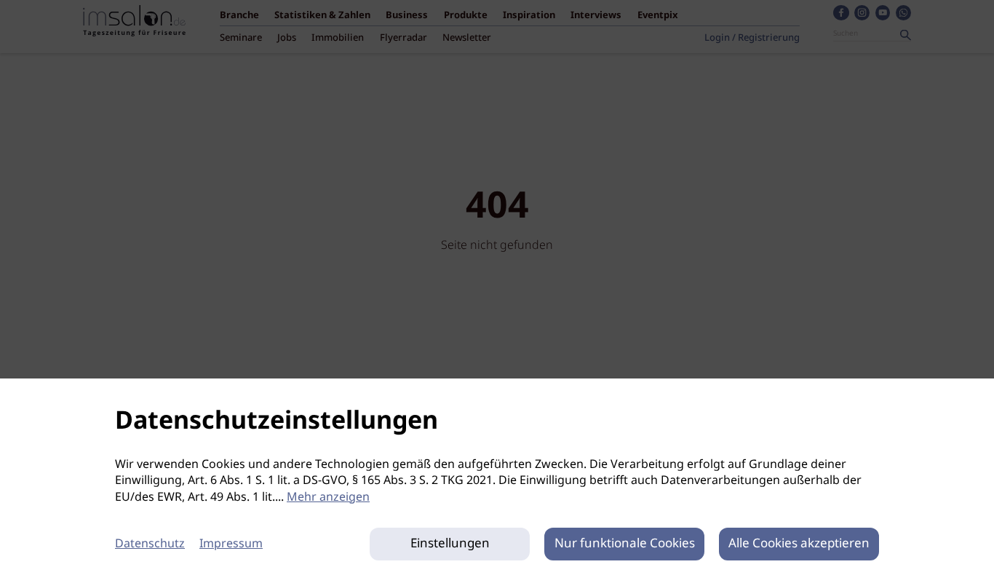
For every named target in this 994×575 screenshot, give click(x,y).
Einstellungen (450, 544)
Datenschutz (150, 544)
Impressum (231, 544)
